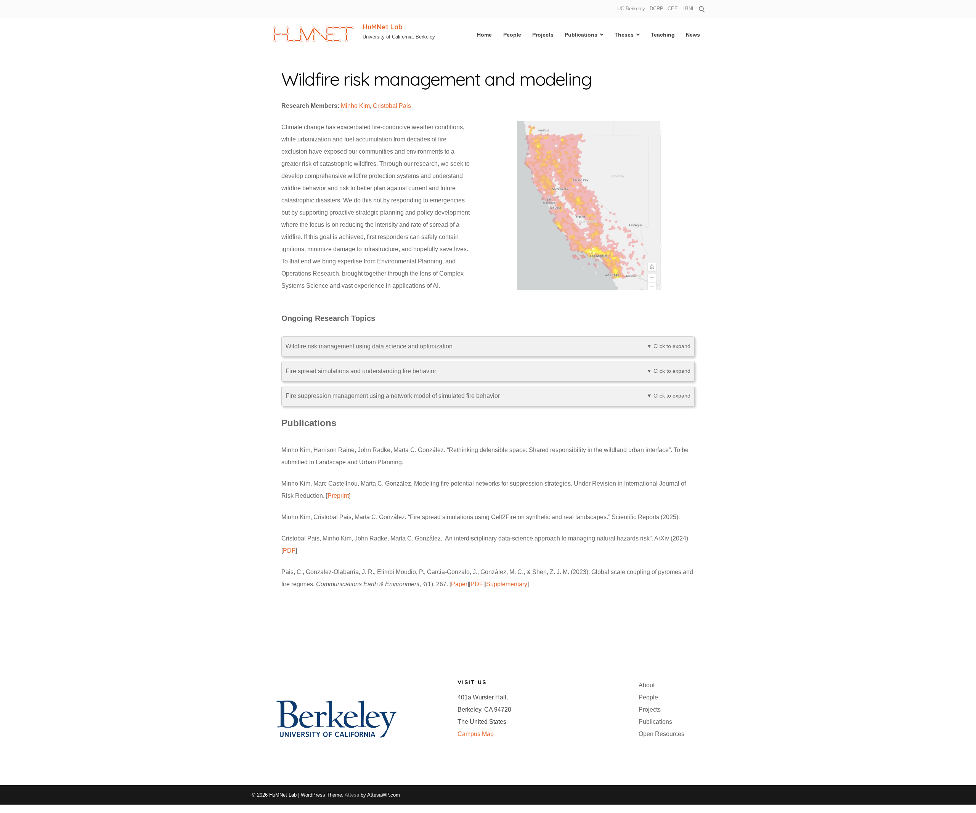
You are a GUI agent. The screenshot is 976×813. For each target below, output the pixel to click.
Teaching (663, 35)
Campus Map (476, 734)
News (693, 35)
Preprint (338, 495)
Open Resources (661, 734)
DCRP (656, 8)
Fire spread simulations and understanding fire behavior (488, 371)
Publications (581, 35)
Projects (543, 35)
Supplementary (506, 584)
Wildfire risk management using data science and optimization (488, 346)
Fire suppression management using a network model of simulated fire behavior (488, 396)
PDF (289, 550)
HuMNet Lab (383, 26)
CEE (673, 8)
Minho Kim (355, 106)
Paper (459, 584)
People (512, 35)
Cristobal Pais (392, 106)
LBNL (688, 8)
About (647, 685)
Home (484, 35)
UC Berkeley (631, 8)
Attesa (352, 795)
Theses (624, 35)
